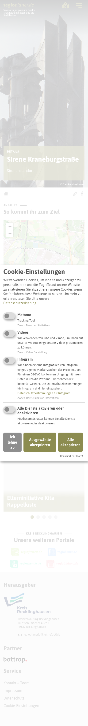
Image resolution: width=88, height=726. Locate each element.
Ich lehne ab (12, 442)
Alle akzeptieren (70, 442)
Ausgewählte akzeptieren (40, 442)
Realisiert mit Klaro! (71, 456)
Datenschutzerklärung (19, 303)
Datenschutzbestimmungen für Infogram (43, 393)
